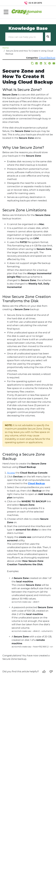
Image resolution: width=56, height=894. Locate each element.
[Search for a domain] (48, 3)
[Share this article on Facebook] (36, 63)
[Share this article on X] (45, 63)
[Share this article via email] (53, 63)
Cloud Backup (47, 57)
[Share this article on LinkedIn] (40, 63)
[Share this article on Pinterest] (49, 63)
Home (5, 47)
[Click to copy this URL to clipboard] (32, 63)
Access (11, 472)
